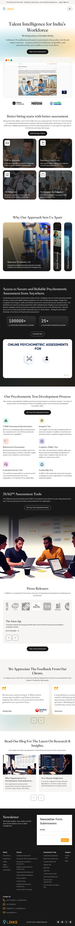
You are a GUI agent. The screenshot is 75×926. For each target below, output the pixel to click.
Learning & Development (50, 876)
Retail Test (46, 868)
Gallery (5, 861)
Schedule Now (37, 334)
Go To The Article (11, 631)
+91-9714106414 (11, 900)
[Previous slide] (9, 638)
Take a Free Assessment (37, 52)
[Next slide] (15, 638)
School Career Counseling (24, 889)
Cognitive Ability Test (49, 861)
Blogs (66, 861)
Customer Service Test (50, 873)
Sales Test (46, 870)
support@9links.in (11, 912)
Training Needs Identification (25, 875)
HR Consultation (21, 878)
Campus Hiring (21, 881)
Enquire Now (7, 858)
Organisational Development (25, 872)
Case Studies (7, 870)
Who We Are (6, 855)
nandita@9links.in (20, 908)
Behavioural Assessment (50, 858)
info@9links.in (10, 908)
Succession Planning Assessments (27, 858)
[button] (34, 720)
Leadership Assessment (24, 855)
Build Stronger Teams (37, 133)
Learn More (63, 2)
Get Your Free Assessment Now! (37, 412)
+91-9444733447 (21, 900)
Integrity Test (47, 864)
